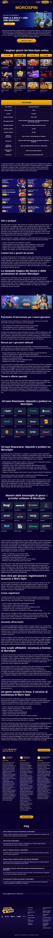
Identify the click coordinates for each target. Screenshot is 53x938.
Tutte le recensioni (26, 816)
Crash (31, 55)
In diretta (19, 55)
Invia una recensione (44, 750)
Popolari (6, 55)
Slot (45, 55)
